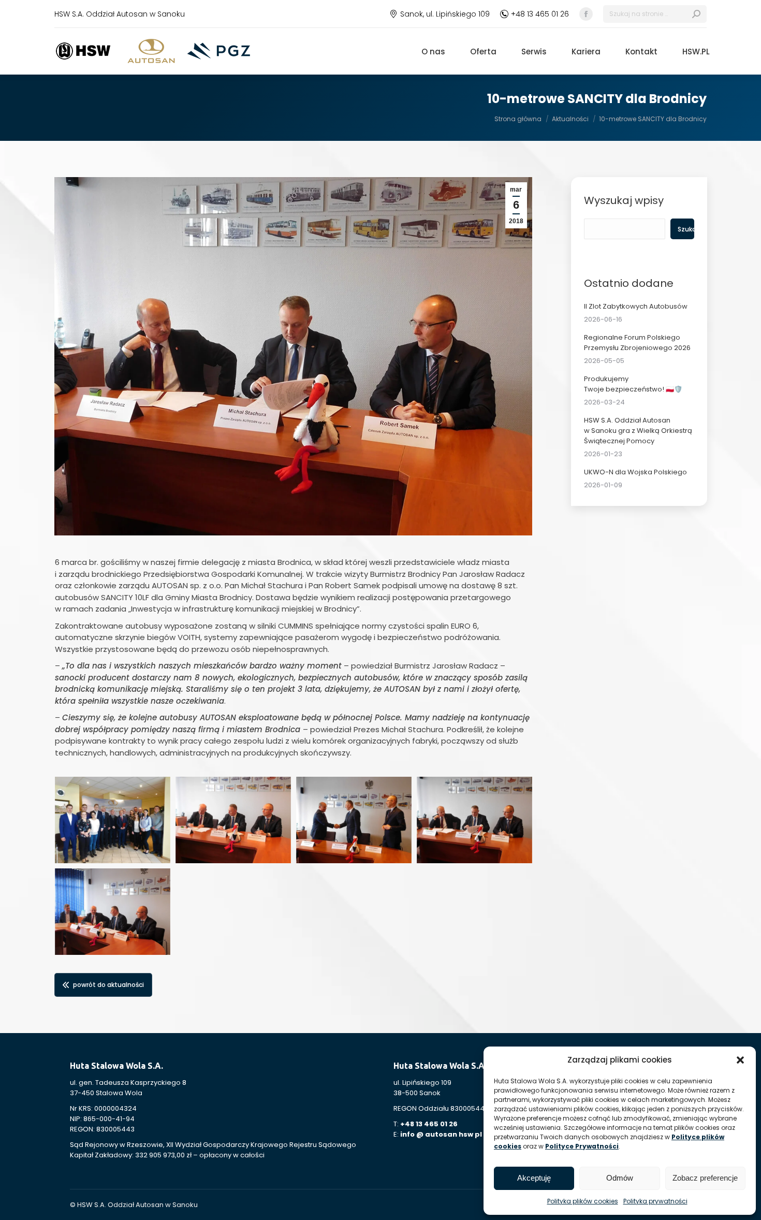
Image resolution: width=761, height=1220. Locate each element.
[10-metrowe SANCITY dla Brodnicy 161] (474, 820)
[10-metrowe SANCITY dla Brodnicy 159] (233, 820)
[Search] (696, 14)
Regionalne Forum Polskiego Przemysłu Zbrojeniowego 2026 (637, 342)
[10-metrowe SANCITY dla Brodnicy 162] (112, 911)
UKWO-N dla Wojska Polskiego (635, 472)
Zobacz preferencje (705, 1177)
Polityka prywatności (655, 1201)
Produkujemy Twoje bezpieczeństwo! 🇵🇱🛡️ (633, 384)
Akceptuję (534, 1177)
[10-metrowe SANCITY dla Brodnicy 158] (112, 820)
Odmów (619, 1177)
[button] (740, 1060)
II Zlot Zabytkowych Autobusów (635, 306)
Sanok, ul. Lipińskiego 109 (445, 14)
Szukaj (685, 229)
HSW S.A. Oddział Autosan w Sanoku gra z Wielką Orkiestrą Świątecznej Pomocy (638, 430)
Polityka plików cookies (582, 1201)
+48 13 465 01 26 (540, 14)
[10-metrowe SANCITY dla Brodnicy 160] (354, 820)
